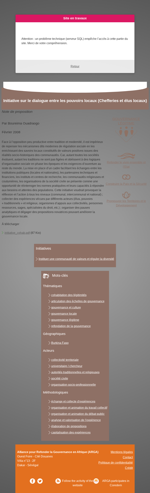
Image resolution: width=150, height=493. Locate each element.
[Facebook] (32, 481)
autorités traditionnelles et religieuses (75, 372)
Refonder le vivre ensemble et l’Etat (126, 164)
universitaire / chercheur (66, 366)
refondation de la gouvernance (71, 326)
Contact (128, 457)
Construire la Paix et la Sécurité (126, 183)
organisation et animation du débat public (78, 413)
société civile (59, 378)
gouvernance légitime (65, 319)
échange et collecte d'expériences (73, 401)
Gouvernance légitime (126, 121)
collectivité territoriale (65, 359)
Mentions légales (122, 452)
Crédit (129, 467)
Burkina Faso (60, 342)
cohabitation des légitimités (69, 295)
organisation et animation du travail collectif (79, 407)
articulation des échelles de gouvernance (77, 301)
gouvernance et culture (66, 307)
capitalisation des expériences (71, 432)
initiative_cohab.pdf (17, 232)
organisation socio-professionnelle (73, 384)
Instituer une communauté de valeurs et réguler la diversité (76, 258)
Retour (75, 66)
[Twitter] (40, 481)
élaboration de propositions (69, 426)
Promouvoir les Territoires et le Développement (126, 203)
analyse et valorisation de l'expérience (76, 420)
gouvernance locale (64, 313)
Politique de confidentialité (115, 462)
